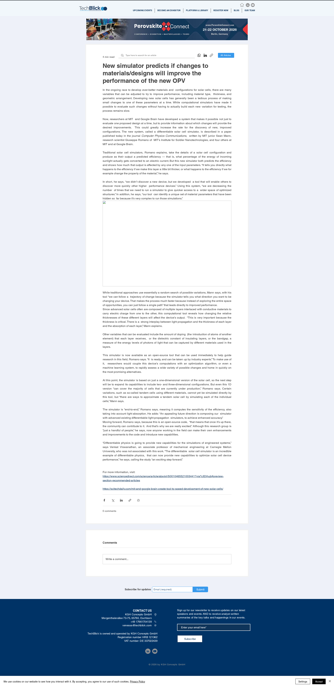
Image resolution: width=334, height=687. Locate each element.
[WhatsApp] (199, 55)
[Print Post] (138, 500)
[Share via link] (130, 500)
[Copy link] (211, 55)
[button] (142, 10)
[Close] (330, 681)
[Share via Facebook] (104, 500)
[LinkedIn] (248, 5)
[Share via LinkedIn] (121, 500)
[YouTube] (253, 5)
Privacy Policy (137, 681)
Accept (319, 681)
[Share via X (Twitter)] (112, 500)
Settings (302, 681)
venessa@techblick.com (137, 625)
